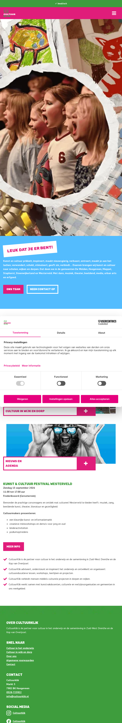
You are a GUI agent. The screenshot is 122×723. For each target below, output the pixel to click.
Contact (10, 664)
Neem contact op (42, 289)
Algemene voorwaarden (20, 660)
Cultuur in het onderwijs (20, 648)
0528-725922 (14, 692)
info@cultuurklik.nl (17, 696)
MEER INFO (14, 546)
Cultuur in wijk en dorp (19, 652)
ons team (13, 289)
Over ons (11, 656)
